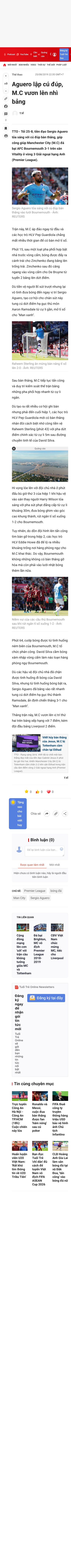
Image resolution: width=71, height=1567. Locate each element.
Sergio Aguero (39, 898)
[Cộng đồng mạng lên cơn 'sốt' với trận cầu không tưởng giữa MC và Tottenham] (23, 927)
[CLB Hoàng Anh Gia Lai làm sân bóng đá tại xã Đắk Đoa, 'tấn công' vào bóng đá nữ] (60, 1146)
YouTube (24, 54)
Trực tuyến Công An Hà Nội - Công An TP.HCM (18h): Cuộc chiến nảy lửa (19, 1117)
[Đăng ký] (46, 998)
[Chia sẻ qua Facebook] (47, 814)
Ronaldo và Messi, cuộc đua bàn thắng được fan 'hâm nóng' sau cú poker (39, 1117)
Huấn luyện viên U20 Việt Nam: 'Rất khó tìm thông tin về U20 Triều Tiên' (19, 1165)
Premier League (34, 891)
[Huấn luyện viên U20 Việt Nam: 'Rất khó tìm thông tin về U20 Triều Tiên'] (20, 1146)
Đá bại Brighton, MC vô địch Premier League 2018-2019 (40, 949)
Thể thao (17, 74)
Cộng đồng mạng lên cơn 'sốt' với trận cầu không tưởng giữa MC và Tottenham (23, 954)
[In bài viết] (6, 136)
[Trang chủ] (4, 65)
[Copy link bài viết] (56, 814)
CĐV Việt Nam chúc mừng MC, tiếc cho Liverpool (57, 947)
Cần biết (35, 54)
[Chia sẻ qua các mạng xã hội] (65, 814)
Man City (19, 898)
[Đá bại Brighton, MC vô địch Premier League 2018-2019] (40, 927)
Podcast (11, 54)
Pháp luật (61, 65)
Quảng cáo (44, 54)
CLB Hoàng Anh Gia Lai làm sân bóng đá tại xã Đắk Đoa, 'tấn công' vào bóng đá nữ (60, 1167)
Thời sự (41, 65)
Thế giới (51, 65)
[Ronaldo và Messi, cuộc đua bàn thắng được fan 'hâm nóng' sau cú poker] (40, 1096)
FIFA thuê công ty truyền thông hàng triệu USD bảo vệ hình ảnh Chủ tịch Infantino (60, 1119)
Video (33, 65)
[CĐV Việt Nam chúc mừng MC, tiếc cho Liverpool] (57, 927)
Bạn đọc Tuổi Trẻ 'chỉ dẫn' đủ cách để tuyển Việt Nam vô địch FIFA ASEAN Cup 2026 (39, 1169)
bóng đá (56, 891)
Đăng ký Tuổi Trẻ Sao (64, 54)
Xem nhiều (24, 65)
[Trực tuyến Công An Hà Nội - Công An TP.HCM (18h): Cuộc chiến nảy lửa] (20, 1096)
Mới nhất (12, 65)
